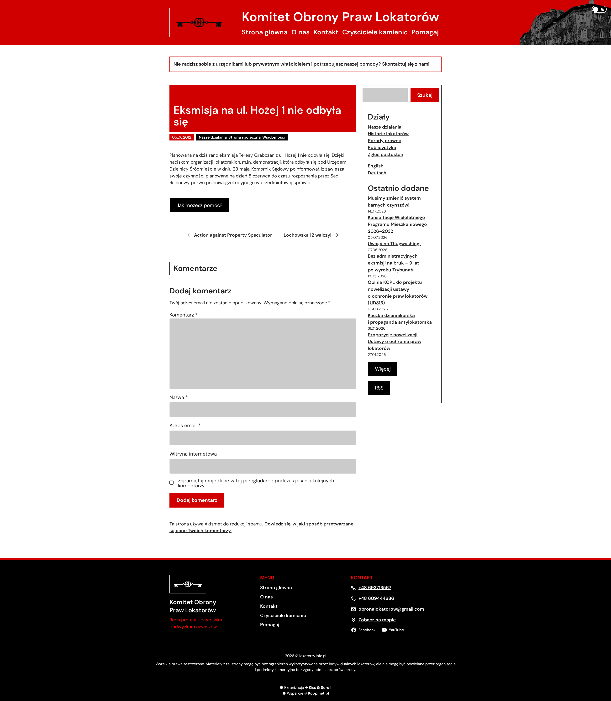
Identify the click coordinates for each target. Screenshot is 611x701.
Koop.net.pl (318, 693)
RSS (379, 387)
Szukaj (424, 95)
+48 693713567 (374, 588)
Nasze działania (213, 137)
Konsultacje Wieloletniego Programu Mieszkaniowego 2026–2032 (397, 224)
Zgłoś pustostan (385, 154)
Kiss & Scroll (320, 687)
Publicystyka (382, 148)
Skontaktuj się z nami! (406, 64)
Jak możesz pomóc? (199, 205)
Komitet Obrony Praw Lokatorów (340, 17)
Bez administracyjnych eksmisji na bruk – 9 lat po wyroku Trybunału (393, 263)
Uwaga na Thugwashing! (394, 244)
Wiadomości (273, 137)
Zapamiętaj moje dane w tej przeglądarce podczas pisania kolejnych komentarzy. (256, 483)
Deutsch (377, 173)
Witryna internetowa (193, 454)
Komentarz (183, 315)
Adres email (184, 425)
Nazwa (178, 397)
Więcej (383, 369)
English (376, 166)
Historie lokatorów (388, 134)
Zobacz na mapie (377, 620)
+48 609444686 (376, 598)
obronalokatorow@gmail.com (391, 609)
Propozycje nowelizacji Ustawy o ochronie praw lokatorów (394, 342)
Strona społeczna (244, 137)
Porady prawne (384, 141)
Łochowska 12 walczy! (308, 235)
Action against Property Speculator (233, 235)
